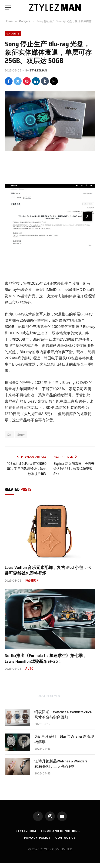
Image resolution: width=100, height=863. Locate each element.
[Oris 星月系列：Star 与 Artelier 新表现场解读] (17, 742)
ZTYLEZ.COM (26, 831)
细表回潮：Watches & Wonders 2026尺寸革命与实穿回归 (63, 714)
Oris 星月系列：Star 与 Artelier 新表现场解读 (64, 739)
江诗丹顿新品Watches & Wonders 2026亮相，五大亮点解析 (60, 763)
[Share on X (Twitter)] (18, 81)
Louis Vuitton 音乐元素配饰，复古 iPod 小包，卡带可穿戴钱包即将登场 (48, 570)
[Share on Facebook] (9, 81)
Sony (21, 434)
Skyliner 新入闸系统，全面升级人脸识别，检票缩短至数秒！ (73, 468)
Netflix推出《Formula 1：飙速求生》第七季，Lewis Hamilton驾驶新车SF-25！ (46, 658)
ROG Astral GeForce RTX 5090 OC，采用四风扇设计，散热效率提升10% (27, 468)
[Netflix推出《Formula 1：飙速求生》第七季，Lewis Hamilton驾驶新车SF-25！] (50, 619)
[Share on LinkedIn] (36, 81)
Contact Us (65, 837)
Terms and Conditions (60, 831)
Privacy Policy (37, 837)
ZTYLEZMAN (38, 70)
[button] (87, 216)
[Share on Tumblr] (45, 81)
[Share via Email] (54, 81)
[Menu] (8, 7)
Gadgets (13, 33)
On (9, 434)
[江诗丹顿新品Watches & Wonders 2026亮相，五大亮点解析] (17, 766)
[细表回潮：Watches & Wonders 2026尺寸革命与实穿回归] (17, 717)
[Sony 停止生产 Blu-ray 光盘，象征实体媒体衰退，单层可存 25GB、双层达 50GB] (50, 121)
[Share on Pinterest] (27, 81)
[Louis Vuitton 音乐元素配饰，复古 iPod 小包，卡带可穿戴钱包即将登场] (50, 531)
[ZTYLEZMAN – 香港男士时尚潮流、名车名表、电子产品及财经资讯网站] (55, 7)
